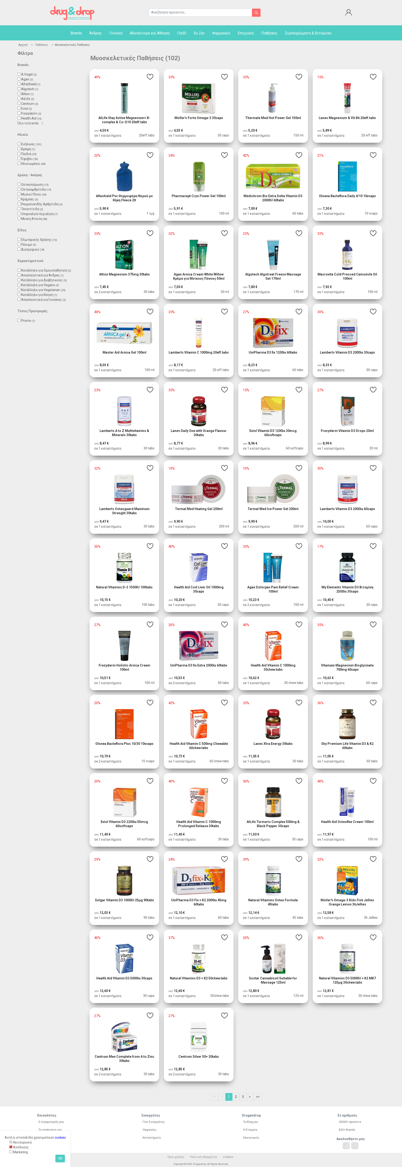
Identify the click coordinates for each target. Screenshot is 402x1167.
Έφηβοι (29, 159)
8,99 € (327, 443)
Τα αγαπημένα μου (50, 1129)
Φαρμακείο (221, 33)
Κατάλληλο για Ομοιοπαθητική (46, 270)
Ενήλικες (31, 144)
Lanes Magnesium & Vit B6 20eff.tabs (347, 118)
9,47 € (104, 521)
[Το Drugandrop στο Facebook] (346, 1145)
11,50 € (253, 834)
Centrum (29, 104)
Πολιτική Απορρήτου (203, 1157)
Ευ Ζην (199, 33)
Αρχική (23, 44)
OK (60, 1158)
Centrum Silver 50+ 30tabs (198, 1056)
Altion (27, 94)
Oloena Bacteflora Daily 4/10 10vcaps (347, 196)
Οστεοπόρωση (35, 184)
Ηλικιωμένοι (33, 164)
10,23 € (253, 600)
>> (258, 1097)
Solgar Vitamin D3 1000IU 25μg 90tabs (124, 900)
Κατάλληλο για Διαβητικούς (44, 280)
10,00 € (328, 521)
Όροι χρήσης (176, 1157)
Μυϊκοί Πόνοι (34, 194)
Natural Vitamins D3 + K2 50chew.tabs (199, 978)
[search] (256, 13)
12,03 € (105, 913)
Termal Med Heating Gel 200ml (199, 509)
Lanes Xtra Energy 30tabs (273, 744)
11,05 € (253, 756)
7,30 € (327, 208)
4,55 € (178, 130)
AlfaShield (30, 84)
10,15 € (105, 600)
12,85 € (105, 1069)
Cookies (228, 1157)
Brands (76, 33)
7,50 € (178, 287)
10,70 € (105, 756)
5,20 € (252, 130)
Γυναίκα (115, 33)
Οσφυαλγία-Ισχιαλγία (39, 214)
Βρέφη (28, 149)
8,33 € (327, 365)
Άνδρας (95, 33)
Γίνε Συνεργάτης (154, 1122)
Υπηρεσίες (150, 1129)
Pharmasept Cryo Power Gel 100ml (199, 196)
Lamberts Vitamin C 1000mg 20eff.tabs (199, 352)
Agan (27, 79)
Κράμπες (29, 199)
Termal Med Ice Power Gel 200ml (273, 509)
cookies (60, 1137)
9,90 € (178, 521)
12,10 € (179, 913)
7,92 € (327, 287)
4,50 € (104, 130)
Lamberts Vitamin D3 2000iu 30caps (347, 352)
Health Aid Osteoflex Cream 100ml (347, 822)
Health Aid (31, 118)
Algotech (29, 89)
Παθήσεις (269, 33)
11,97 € (328, 834)
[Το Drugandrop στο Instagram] (354, 1145)
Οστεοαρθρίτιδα (36, 189)
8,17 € (178, 365)
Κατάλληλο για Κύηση (39, 295)
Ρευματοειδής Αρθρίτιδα (42, 204)
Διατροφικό (32, 249)
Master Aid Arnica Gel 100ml (124, 352)
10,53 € (179, 678)
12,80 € (253, 991)
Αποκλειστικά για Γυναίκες (43, 300)
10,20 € (179, 600)
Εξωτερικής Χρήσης (39, 240)
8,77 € (178, 443)
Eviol (26, 108)
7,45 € (104, 287)
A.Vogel (29, 74)
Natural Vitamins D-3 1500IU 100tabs (124, 587)
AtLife (27, 99)
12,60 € (105, 991)
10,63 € (328, 678)
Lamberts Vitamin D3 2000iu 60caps (347, 509)
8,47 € (104, 443)
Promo (28, 320)
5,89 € (327, 130)
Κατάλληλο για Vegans (40, 285)
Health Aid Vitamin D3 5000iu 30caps (124, 978)
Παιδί (181, 33)
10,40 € (328, 600)
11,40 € (105, 834)
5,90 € (104, 208)
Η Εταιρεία (250, 1129)
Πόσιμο (28, 244)
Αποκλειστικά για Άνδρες (42, 275)
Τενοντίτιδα (32, 209)
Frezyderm (31, 113)
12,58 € (328, 913)
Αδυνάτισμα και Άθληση (150, 33)
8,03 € (104, 365)
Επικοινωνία (251, 1137)
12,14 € (253, 913)
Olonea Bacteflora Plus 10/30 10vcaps (124, 744)
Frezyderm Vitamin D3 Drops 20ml (347, 431)
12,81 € (328, 991)
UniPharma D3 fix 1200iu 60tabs (273, 352)
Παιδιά (29, 154)
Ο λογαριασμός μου (51, 1122)
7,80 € (252, 287)
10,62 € (253, 678)
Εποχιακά (246, 33)
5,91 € (178, 208)
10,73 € (179, 756)
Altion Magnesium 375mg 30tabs (124, 274)
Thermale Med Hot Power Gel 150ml (273, 118)
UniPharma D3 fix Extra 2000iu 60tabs (198, 665)
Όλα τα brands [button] (28, 123)
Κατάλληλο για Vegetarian (43, 290)
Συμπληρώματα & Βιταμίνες (308, 33)
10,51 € (105, 678)
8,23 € (252, 365)
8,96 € (252, 443)
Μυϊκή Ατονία (34, 219)
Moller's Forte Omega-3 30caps (198, 118)
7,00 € (252, 208)
